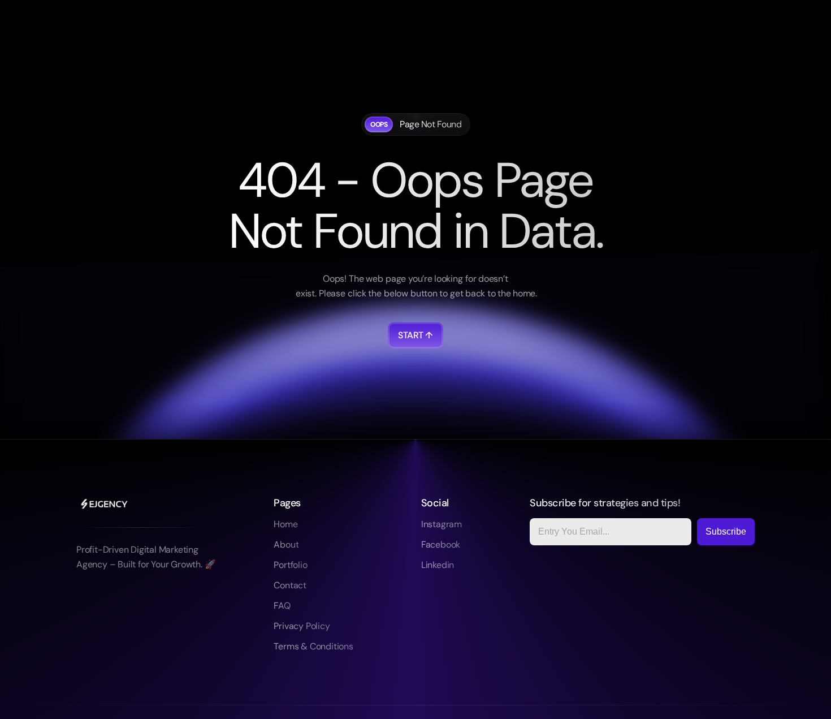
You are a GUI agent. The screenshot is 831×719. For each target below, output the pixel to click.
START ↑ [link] (415, 335)
